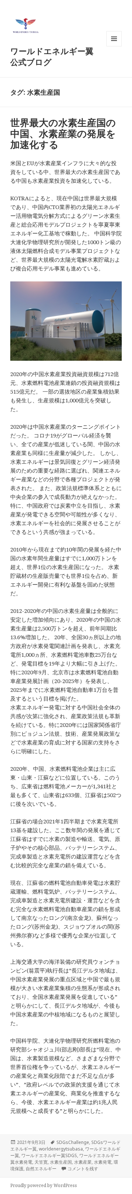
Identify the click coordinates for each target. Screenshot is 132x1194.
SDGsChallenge (72, 1142)
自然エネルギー (41, 1168)
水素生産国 (61, 1162)
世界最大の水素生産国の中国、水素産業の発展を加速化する (63, 133)
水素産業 (83, 1162)
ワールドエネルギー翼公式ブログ (52, 56)
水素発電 (102, 1162)
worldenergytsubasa (61, 1149)
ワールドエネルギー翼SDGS (49, 1155)
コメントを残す (82, 1168)
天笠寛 (41, 1162)
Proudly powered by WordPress (43, 1185)
